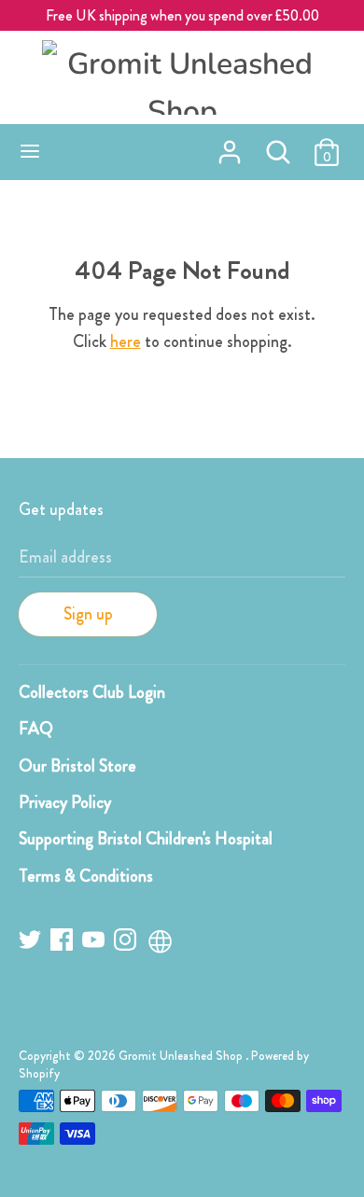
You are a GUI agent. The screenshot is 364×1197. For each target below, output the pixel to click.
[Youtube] (95, 942)
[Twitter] (32, 942)
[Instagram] (127, 942)
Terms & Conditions (86, 876)
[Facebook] (63, 942)
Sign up (88, 614)
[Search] (278, 146)
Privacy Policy (65, 802)
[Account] (229, 146)
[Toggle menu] (30, 152)
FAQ (36, 729)
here (125, 341)
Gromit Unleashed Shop (182, 1056)
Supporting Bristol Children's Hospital (146, 839)
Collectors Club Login (92, 692)
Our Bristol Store (77, 766)
